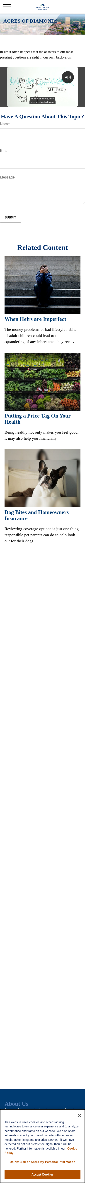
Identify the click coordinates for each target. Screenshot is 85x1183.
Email (4, 151)
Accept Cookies (43, 1174)
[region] (42, 1146)
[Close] (80, 1115)
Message (7, 177)
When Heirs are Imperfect (35, 319)
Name (5, 124)
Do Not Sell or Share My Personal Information (42, 1162)
